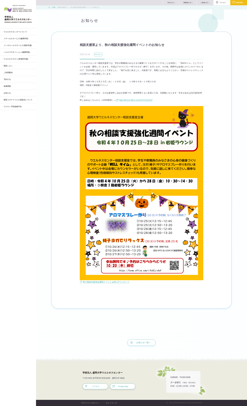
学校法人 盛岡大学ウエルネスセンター (103, 372)
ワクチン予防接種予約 (13, 107)
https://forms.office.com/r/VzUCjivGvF (136, 100)
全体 (53, 7)
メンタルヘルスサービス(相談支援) (18, 45)
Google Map (123, 386)
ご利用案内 (8, 72)
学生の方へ (171, 2)
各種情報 (7, 86)
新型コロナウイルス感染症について (18, 100)
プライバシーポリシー (90, 403)
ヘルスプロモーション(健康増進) (17, 52)
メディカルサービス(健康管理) (16, 38)
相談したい (8, 66)
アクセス (223, 2)
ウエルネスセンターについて (15, 32)
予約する (7, 79)
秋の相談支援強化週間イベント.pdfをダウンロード (106, 282)
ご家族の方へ (205, 2)
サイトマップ (111, 403)
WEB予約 (239, 2)
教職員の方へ (188, 2)
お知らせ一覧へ (143, 342)
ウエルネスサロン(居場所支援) (16, 59)
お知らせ (7, 93)
